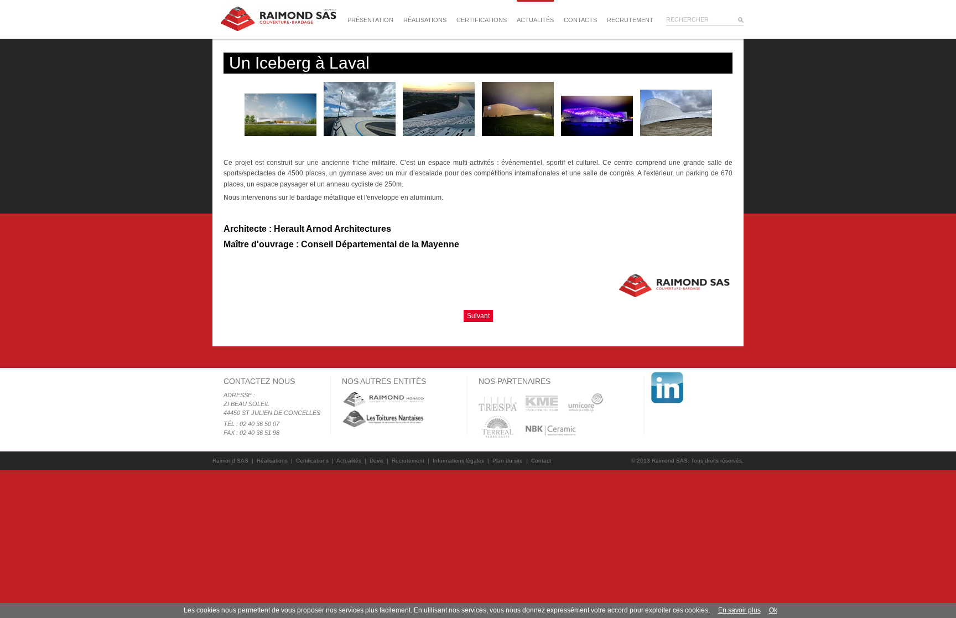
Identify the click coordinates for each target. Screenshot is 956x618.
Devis (376, 461)
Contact (541, 461)
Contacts (580, 20)
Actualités (535, 20)
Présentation (370, 20)
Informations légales (458, 461)
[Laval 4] (439, 133)
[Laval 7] (676, 133)
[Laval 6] (597, 133)
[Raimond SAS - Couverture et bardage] (278, 18)
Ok (773, 610)
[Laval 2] (281, 133)
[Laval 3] (360, 133)
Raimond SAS (230, 461)
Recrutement (630, 20)
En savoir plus (739, 610)
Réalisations (424, 20)
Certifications (481, 20)
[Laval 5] (518, 133)
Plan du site (507, 461)
